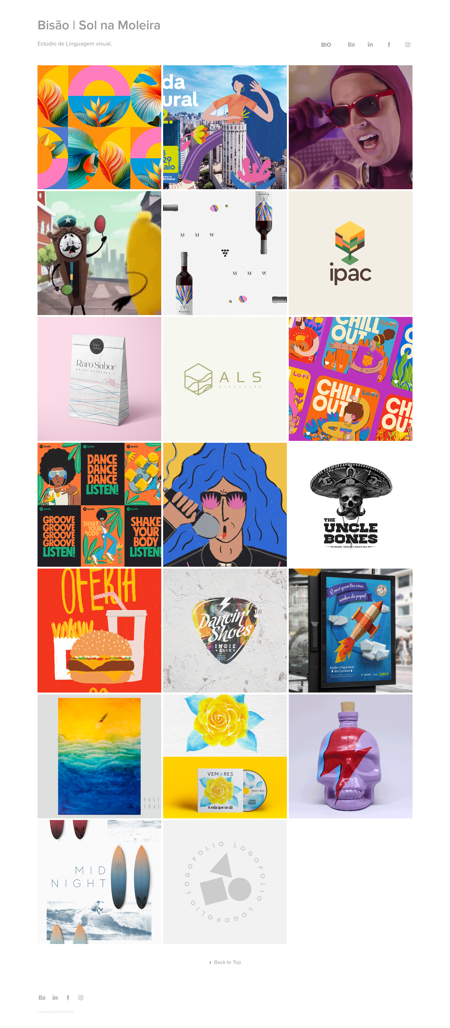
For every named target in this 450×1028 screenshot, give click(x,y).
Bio (326, 44)
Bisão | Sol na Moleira (99, 24)
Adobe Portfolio (64, 1011)
